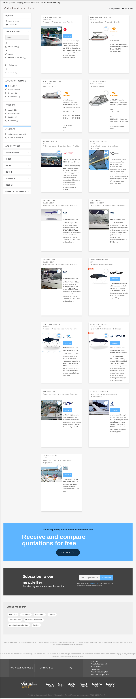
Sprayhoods (26, 615)
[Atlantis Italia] (72, 336)
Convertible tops (15, 620)
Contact (68, 36)
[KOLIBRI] (119, 29)
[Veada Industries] (72, 467)
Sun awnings (39, 615)
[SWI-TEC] (72, 153)
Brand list (94, 661)
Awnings (52, 615)
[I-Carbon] (119, 153)
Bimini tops (13, 615)
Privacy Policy (94, 583)
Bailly (11, 54)
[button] (17, 31)
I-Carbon (12, 65)
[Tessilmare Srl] (119, 272)
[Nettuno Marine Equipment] (119, 336)
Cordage (36, 625)
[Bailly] (72, 213)
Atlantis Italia (13, 47)
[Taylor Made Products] (72, 29)
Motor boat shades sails (33, 620)
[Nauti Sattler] (119, 403)
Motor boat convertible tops (18, 625)
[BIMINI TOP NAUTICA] (72, 403)
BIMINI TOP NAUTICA (17, 58)
